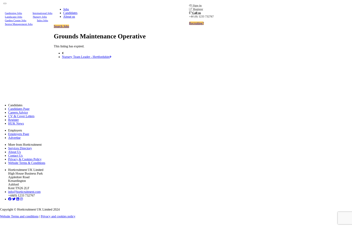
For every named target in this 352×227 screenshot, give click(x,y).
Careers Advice (18, 112)
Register (197, 9)
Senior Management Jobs (19, 24)
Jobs (66, 9)
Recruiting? (196, 23)
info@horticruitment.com (24, 191)
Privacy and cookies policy (58, 216)
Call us (196, 12)
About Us (14, 152)
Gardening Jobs (13, 13)
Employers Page (18, 134)
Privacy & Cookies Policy (25, 159)
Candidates (70, 13)
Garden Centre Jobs (15, 20)
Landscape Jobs (13, 16)
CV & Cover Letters (21, 116)
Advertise (14, 137)
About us (69, 16)
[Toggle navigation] (5, 3)
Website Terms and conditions (19, 216)
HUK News (16, 123)
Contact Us (15, 155)
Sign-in (197, 5)
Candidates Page (19, 109)
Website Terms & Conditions (26, 163)
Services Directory (20, 148)
